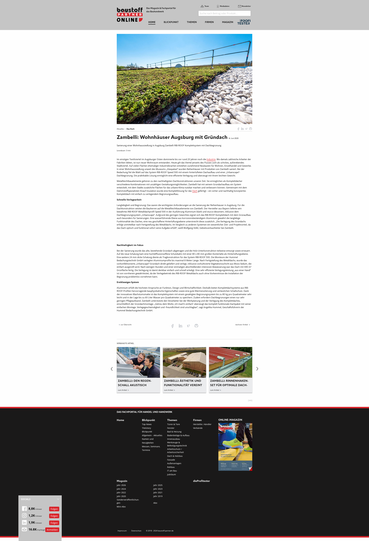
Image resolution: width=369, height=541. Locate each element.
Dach (194, 190)
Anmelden (52, 529)
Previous (111, 370)
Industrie (211, 159)
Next (257, 370)
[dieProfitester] (243, 23)
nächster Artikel (241, 324)
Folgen (54, 509)
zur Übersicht (126, 324)
